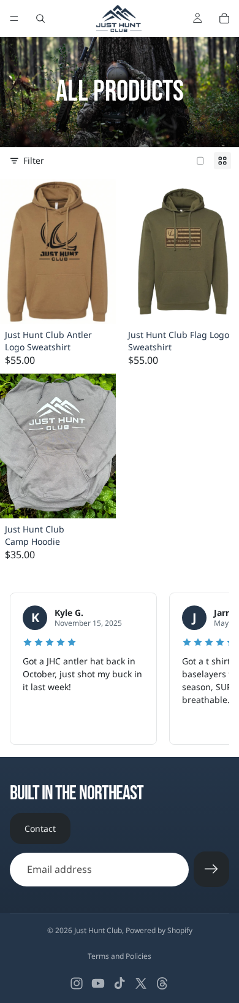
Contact (40, 828)
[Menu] (14, 18)
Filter (33, 160)
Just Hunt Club (98, 930)
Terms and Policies (119, 956)
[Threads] (162, 983)
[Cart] (224, 18)
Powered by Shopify (159, 930)
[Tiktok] (119, 983)
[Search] (40, 18)
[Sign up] (211, 869)
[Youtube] (98, 983)
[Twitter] (141, 983)
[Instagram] (76, 983)
